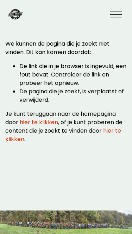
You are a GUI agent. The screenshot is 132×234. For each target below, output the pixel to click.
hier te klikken (39, 122)
